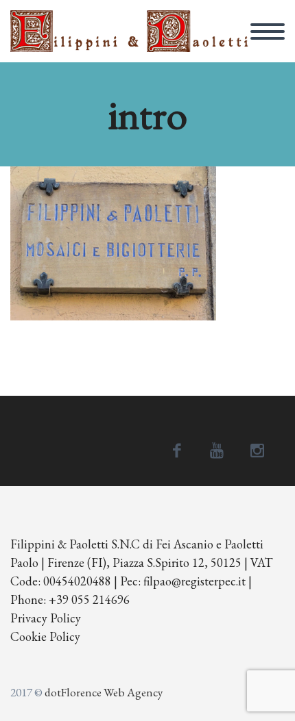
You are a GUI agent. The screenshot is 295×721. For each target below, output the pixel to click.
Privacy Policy (45, 618)
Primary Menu (267, 31)
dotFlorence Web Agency (104, 692)
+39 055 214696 (89, 599)
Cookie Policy (45, 636)
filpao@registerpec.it (194, 581)
